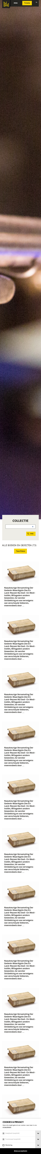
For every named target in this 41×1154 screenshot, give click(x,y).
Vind (31, 534)
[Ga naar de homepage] (6, 4)
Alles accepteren (20, 1151)
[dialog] (20, 1136)
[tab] (38, 1133)
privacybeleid (7, 1127)
